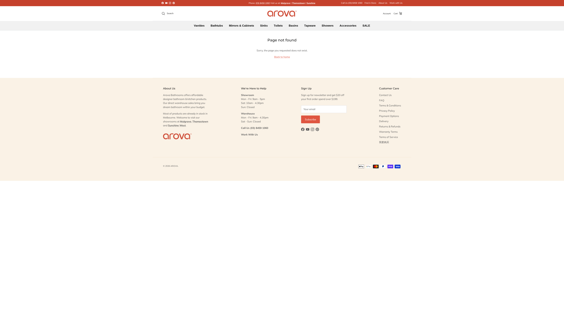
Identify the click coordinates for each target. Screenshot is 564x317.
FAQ (381, 100)
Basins (293, 25)
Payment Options (389, 116)
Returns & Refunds (389, 126)
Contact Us (385, 95)
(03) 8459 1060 (263, 3)
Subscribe (310, 119)
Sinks (264, 25)
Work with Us (396, 3)
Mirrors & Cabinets (241, 25)
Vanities (199, 25)
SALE (366, 25)
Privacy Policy (387, 110)
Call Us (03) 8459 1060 (351, 3)
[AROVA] (282, 13)
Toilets (278, 25)
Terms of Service (388, 137)
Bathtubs (217, 25)
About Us (382, 3)
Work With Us (249, 134)
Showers (328, 25)
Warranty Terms (388, 131)
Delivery (383, 121)
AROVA (174, 166)
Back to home (282, 56)
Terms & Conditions (390, 105)
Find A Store (370, 3)
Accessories (348, 25)
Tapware (310, 25)
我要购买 (384, 142)
